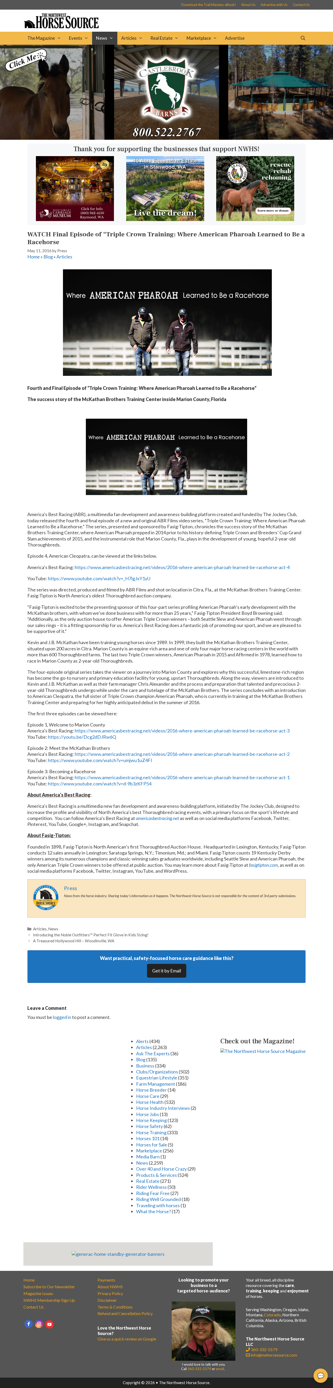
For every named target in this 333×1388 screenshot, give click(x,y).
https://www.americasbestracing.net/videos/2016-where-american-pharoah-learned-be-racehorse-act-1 (182, 777)
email (220, 1369)
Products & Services (156, 1175)
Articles (129, 38)
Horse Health (150, 1102)
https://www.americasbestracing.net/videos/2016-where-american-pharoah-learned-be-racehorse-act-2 (182, 754)
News (101, 38)
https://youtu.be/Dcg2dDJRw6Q (82, 737)
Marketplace (199, 38)
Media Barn (148, 1156)
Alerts (142, 1041)
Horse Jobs (147, 1114)
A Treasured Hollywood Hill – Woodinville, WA (73, 940)
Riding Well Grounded (158, 1199)
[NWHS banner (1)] (75, 219)
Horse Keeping (151, 1120)
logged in (62, 1017)
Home (33, 256)
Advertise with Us (274, 5)
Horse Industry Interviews (163, 1108)
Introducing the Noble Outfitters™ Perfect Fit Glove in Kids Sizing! (91, 934)
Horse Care (147, 1096)
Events (75, 38)
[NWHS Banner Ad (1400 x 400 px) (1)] (166, 138)
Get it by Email (166, 970)
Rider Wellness (151, 1187)
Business (145, 1066)
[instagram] (39, 1324)
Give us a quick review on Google (127, 1338)
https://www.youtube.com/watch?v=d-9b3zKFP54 (99, 783)
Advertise (235, 38)
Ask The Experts (153, 1053)
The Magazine (41, 38)
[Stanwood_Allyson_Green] (165, 219)
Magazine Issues (38, 1293)
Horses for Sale (151, 1144)
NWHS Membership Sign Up (49, 1300)
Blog (48, 256)
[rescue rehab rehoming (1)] (255, 219)
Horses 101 (147, 1138)
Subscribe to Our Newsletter (49, 1286)
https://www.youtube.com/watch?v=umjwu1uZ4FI (100, 760)
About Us (248, 5)
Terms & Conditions (115, 1306)
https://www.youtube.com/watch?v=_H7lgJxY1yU (99, 578)
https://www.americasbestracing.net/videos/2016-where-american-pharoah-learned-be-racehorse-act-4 (182, 567)
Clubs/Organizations (157, 1072)
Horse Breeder (151, 1090)
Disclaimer (107, 1300)
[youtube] (49, 1324)
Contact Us (301, 5)
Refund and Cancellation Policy (125, 1313)
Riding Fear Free (153, 1193)
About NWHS (110, 1286)
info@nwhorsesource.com (274, 1354)
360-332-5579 (199, 1369)
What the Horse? (153, 1211)
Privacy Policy (110, 1293)
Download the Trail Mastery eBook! (208, 5)
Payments (106, 1279)
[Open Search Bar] (303, 38)
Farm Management (155, 1084)
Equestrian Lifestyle (156, 1077)
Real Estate (161, 38)
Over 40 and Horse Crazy (161, 1169)
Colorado (272, 1314)
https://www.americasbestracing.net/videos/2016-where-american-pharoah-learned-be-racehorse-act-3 (182, 730)
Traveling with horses (158, 1205)
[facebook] (28, 1324)
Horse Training (151, 1132)
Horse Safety (149, 1126)
